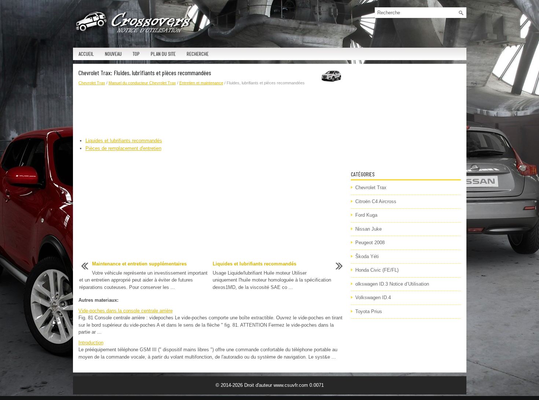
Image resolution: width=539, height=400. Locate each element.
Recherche (198, 54)
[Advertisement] (211, 112)
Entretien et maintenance (201, 83)
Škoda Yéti (367, 256)
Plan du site (163, 54)
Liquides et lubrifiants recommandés (123, 140)
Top (136, 54)
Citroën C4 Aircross (375, 201)
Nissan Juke (368, 229)
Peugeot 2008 (370, 242)
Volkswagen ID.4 (373, 297)
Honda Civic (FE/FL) (377, 270)
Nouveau (113, 54)
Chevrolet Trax (91, 83)
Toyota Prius (368, 311)
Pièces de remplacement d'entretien (123, 148)
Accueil (86, 54)
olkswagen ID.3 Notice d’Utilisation (392, 284)
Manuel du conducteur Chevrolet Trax (142, 83)
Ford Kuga (366, 215)
